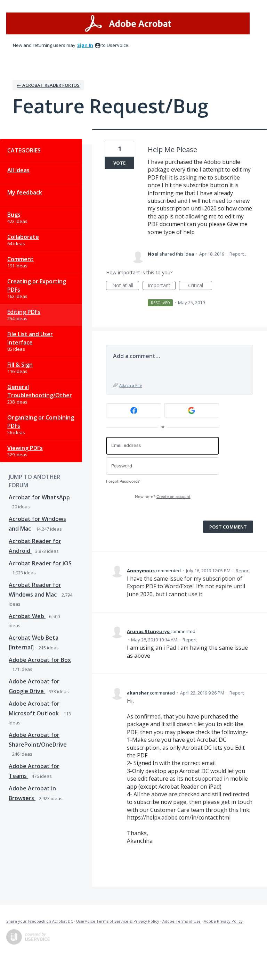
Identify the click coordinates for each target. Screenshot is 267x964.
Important (162, 286)
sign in (85, 45)
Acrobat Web (27, 616)
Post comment (228, 527)
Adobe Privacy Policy (223, 921)
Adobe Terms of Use (181, 921)
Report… (238, 254)
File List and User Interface (30, 338)
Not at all (125, 286)
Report (243, 570)
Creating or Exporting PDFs (36, 285)
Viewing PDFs (25, 448)
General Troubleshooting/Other (39, 391)
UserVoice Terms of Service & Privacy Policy (117, 921)
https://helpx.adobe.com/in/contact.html (178, 817)
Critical (200, 286)
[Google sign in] (191, 410)
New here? (163, 496)
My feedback (24, 192)
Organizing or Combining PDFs (40, 422)
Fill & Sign (20, 364)
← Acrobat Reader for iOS (48, 85)
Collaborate (23, 237)
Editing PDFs (23, 312)
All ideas (18, 170)
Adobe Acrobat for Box (40, 660)
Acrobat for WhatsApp (39, 497)
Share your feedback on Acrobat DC (39, 921)
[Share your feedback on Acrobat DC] (128, 23)
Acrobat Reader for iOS (40, 563)
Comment (20, 259)
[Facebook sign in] (133, 410)
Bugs (14, 214)
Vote (119, 163)
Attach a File (130, 385)
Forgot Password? (123, 481)
